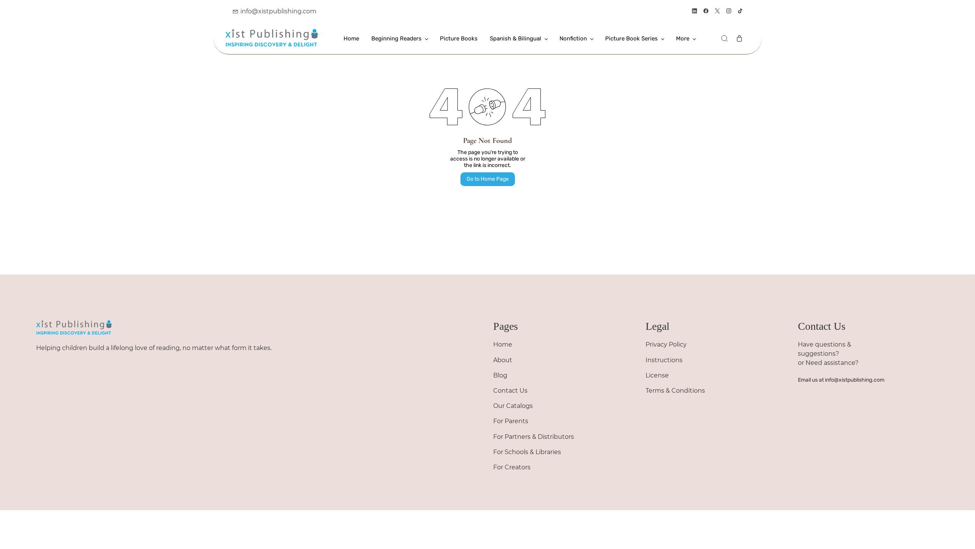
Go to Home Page (488, 179)
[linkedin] (694, 11)
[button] (724, 38)
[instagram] (728, 11)
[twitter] (717, 11)
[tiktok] (740, 11)
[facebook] (705, 11)
